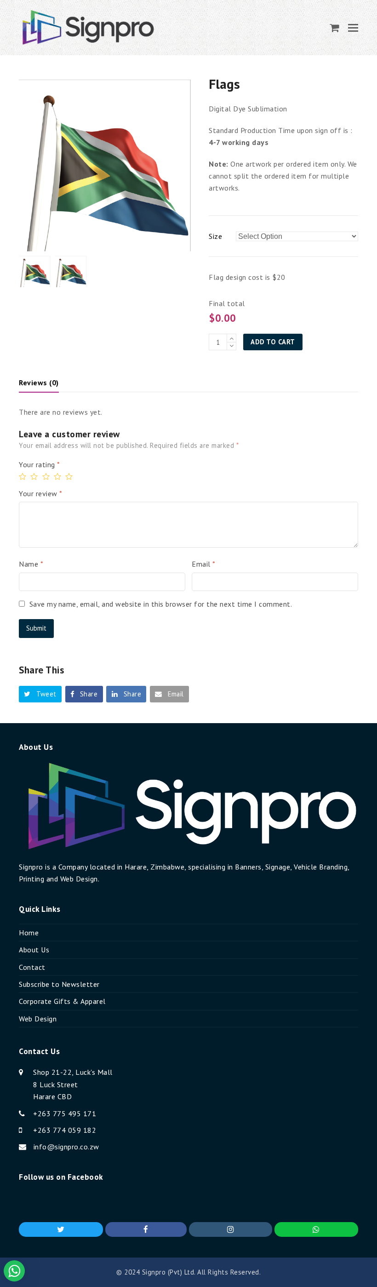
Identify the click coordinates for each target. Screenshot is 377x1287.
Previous (26, 163)
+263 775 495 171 (64, 1113)
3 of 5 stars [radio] (47, 476)
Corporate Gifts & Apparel (62, 1001)
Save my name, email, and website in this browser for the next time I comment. (160, 604)
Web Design (38, 1018)
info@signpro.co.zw (66, 1146)
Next (187, 163)
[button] (353, 28)
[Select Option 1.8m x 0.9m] (297, 236)
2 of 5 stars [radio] (35, 476)
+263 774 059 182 (64, 1130)
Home (29, 932)
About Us (34, 949)
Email (204, 563)
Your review (41, 493)
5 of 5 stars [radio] (70, 476)
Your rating (39, 464)
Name (31, 563)
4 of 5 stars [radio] (58, 476)
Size (215, 236)
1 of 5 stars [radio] (24, 476)
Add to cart (273, 341)
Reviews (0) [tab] (39, 382)
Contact (32, 967)
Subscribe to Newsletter (59, 984)
